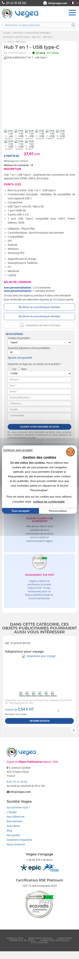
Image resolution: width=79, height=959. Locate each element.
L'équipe (11, 812)
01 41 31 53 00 (18, 781)
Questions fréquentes (19, 839)
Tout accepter (21, 510)
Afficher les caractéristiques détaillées (40, 307)
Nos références (16, 816)
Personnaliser (58, 510)
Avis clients (13, 825)
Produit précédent (16, 42)
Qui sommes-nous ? (18, 807)
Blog (9, 830)
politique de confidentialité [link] (49, 501)
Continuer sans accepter (18, 449)
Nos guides (13, 835)
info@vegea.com (57, 3)
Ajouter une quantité (20, 357)
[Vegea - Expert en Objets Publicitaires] (20, 17)
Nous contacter (16, 844)
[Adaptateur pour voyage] (39, 672)
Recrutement (14, 821)
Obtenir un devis (39, 721)
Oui (14, 369)
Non (23, 369)
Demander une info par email (43, 325)
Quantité (13, 348)
